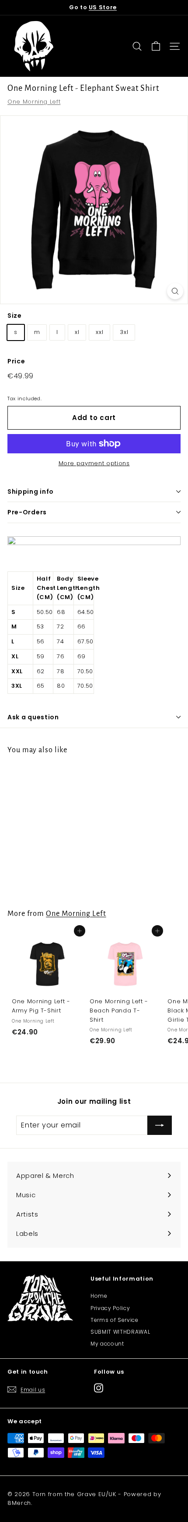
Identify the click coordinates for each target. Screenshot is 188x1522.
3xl (124, 332)
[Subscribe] (159, 1125)
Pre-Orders (27, 512)
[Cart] (156, 46)
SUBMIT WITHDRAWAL (120, 1331)
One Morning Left (33, 101)
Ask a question (33, 717)
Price (16, 361)
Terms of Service (114, 1320)
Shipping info (30, 491)
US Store (103, 7)
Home (99, 1295)
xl (77, 332)
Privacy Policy (110, 1308)
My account (107, 1343)
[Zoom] (175, 291)
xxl (99, 332)
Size (14, 315)
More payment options (94, 463)
